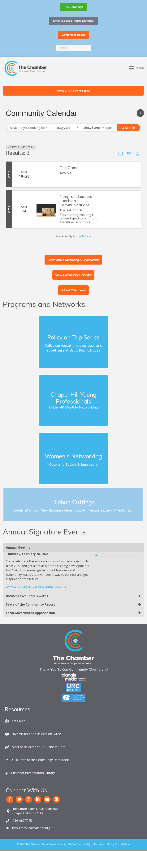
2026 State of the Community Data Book (40, 760)
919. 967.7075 (22, 821)
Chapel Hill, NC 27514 (35, 811)
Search (130, 128)
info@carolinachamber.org (31, 828)
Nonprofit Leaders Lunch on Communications (76, 200)
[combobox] (67, 127)
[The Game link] (46, 174)
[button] (140, 113)
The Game (69, 168)
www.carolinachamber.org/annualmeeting (36, 586)
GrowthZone (82, 236)
